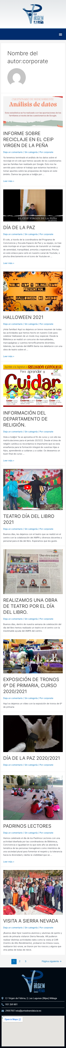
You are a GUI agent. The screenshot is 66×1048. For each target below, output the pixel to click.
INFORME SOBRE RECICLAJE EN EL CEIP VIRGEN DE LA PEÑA (28, 139)
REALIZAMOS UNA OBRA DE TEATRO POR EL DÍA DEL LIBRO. (30, 606)
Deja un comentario (13, 152)
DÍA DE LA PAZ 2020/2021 (31, 758)
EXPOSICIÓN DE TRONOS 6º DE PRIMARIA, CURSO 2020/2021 (31, 685)
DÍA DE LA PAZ (19, 227)
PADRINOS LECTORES (27, 826)
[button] (60, 34)
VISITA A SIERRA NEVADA (30, 921)
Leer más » (8, 181)
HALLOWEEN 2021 (23, 317)
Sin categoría (31, 152)
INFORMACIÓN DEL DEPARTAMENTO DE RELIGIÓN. (25, 419)
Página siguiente (52, 961)
